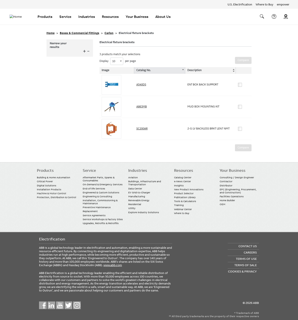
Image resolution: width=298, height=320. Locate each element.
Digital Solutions (46, 185)
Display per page (117, 61)
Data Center (135, 188)
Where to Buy (264, 4)
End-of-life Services (94, 188)
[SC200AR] (111, 129)
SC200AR (142, 128)
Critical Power (45, 181)
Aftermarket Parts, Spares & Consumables (99, 179)
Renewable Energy (138, 200)
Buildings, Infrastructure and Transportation (144, 183)
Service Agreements (94, 215)
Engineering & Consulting (97, 196)
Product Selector (184, 193)
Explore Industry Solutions (143, 212)
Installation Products (49, 189)
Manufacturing (136, 196)
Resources (110, 16)
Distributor (226, 185)
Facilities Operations (232, 196)
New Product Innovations (189, 189)
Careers (250, 252)
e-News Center (182, 181)
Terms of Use (246, 259)
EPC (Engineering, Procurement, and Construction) (238, 191)
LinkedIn (51, 305)
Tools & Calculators (185, 201)
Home (50, 33)
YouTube (60, 305)
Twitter (68, 305)
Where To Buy (285, 16)
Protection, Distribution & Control (56, 197)
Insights (179, 185)
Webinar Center (183, 209)
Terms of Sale (245, 265)
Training (179, 205)
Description (194, 70)
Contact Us (274, 16)
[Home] (18, 17)
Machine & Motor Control (51, 193)
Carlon (108, 33)
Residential (134, 204)
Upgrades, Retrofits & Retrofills (101, 223)
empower (283, 4)
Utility (131, 208)
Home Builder (227, 200)
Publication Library (185, 197)
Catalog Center (182, 177)
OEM (222, 204)
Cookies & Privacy (242, 271)
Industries (86, 16)
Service (65, 16)
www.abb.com (112, 265)
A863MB (141, 106)
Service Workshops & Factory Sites (103, 219)
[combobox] (116, 61)
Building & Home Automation (53, 177)
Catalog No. (143, 70)
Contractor (226, 181)
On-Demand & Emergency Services (103, 184)
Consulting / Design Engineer (237, 177)
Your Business (137, 16)
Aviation (133, 177)
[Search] (262, 16)
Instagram (77, 305)
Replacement (90, 211)
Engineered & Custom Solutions (101, 192)
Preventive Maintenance (97, 207)
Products (45, 16)
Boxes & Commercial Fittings (79, 33)
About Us (163, 16)
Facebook (43, 305)
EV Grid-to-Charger (139, 192)
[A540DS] (111, 85)
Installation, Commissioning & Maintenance (100, 202)
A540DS (141, 84)
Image (105, 70)
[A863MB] (111, 107)
